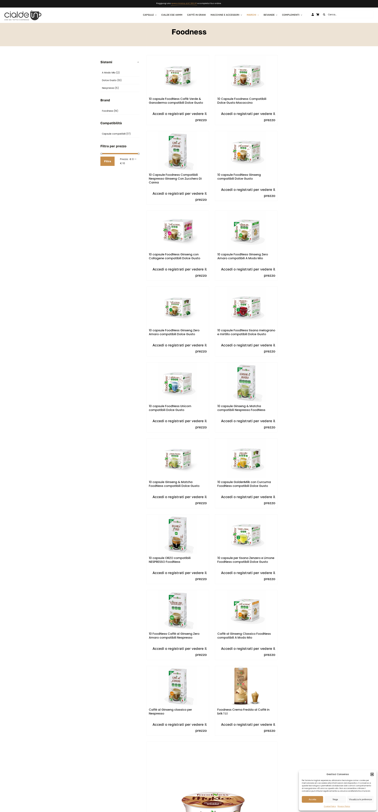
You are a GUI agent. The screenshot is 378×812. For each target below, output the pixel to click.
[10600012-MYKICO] (212, 743)
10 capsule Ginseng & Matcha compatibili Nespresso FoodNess (241, 408)
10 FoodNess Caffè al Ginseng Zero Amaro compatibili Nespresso (174, 636)
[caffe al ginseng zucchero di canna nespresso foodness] (177, 132)
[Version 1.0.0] (177, 439)
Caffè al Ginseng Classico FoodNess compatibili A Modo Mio (244, 636)
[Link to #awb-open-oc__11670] (317, 14)
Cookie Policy (330, 806)
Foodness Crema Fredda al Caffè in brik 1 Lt (243, 712)
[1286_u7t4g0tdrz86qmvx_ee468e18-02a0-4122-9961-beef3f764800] (177, 288)
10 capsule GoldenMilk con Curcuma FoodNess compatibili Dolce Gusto (244, 484)
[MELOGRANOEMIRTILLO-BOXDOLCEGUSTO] (246, 288)
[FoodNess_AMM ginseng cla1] (246, 591)
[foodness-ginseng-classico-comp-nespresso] (177, 667)
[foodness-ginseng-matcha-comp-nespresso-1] (246, 363)
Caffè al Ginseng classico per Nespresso (170, 712)
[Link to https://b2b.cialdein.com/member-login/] (313, 14)
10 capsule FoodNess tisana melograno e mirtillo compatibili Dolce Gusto (246, 332)
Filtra (107, 161)
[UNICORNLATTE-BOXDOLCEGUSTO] (177, 363)
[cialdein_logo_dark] (22, 11)
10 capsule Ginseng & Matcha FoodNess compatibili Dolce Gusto (174, 484)
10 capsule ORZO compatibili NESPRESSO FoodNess (170, 560)
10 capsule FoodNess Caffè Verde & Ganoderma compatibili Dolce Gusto (176, 101)
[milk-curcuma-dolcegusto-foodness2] (246, 439)
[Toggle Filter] (138, 62)
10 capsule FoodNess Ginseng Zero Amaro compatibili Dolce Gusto (174, 332)
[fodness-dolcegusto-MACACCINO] (246, 56)
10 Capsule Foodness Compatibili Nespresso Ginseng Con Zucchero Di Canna (175, 178)
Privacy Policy (344, 806)
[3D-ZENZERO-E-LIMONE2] (246, 515)
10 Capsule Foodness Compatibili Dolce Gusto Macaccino (241, 101)
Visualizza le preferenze (360, 799)
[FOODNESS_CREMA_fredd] (246, 667)
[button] (372, 774)
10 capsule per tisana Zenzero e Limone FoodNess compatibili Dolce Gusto (245, 560)
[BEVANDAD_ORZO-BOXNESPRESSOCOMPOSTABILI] (177, 515)
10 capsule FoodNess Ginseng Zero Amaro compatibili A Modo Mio (242, 256)
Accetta (312, 799)
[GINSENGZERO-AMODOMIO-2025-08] (246, 212)
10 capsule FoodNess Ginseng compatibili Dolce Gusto (239, 177)
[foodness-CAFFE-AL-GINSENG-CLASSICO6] (246, 132)
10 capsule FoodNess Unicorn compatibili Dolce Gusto (170, 408)
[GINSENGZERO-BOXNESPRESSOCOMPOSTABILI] (177, 591)
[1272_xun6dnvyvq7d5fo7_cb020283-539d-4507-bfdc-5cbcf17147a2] (177, 56)
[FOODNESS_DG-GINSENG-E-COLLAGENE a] (177, 212)
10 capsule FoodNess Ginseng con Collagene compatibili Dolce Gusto (174, 256)
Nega (335, 799)
